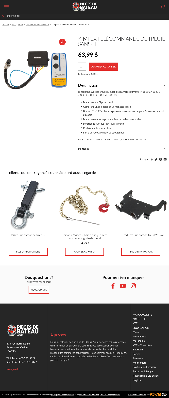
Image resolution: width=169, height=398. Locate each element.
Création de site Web (137, 395)
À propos (58, 335)
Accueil (5, 24)
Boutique (138, 349)
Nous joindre (39, 290)
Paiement (138, 358)
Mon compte (139, 362)
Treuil (20, 24)
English (137, 380)
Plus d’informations (28, 252)
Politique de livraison (144, 367)
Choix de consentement (110, 395)
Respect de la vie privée (146, 375)
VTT (14, 24)
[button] (6, 6)
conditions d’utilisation (89, 395)
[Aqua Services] (84, 7)
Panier (136, 354)
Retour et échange (143, 371)
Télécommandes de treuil (37, 24)
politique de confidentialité (62, 395)
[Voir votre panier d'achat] (162, 6)
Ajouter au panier (103, 66)
